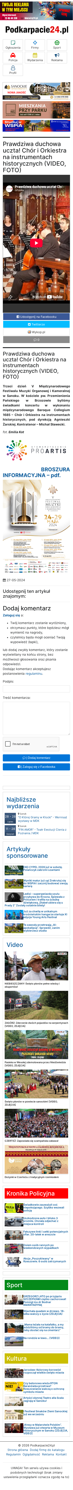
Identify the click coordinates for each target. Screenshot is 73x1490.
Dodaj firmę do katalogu (47, 1450)
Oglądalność (31, 1454)
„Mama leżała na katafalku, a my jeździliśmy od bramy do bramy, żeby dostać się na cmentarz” (43, 1327)
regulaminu (34, 673)
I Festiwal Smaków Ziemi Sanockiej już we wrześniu (45, 1413)
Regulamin (13, 1454)
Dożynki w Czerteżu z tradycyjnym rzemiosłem (32, 1177)
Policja (13, 60)
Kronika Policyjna (31, 1193)
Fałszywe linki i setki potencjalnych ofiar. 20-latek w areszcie (45, 1233)
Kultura (17, 1358)
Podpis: (8, 681)
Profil (12, 73)
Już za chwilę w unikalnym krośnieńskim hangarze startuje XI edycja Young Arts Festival (45, 914)
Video (15, 944)
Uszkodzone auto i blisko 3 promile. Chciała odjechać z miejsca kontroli (40, 1220)
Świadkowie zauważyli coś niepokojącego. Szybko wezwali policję (43, 1207)
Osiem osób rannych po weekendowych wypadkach (41, 1246)
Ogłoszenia (13, 47)
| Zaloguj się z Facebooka (37, 766)
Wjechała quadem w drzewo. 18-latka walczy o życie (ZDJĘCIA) (44, 1312)
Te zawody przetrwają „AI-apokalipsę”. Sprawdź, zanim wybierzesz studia (41, 927)
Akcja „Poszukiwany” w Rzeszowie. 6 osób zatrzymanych (44, 1260)
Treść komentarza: (17, 698)
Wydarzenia (35, 60)
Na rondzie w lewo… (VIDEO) (41, 1338)
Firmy (35, 47)
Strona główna (17, 1450)
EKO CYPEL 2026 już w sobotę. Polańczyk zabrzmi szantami (43, 868)
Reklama (57, 60)
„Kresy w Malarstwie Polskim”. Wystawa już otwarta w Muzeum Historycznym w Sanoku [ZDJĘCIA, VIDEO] (45, 1429)
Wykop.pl (38, 332)
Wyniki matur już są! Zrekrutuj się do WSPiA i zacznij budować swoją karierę (45, 883)
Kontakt (61, 1454)
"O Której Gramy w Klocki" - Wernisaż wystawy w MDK (42, 817)
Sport (57, 47)
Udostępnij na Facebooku (37, 317)
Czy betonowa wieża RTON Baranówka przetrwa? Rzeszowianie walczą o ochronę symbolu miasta (43, 1387)
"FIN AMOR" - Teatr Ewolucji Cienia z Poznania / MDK (42, 830)
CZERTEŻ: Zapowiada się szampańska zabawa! (31, 1140)
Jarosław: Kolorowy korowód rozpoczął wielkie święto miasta (43, 1371)
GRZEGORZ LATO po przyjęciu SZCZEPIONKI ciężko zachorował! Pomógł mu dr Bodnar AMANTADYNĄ (44, 1300)
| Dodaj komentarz (38, 757)
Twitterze (38, 324)
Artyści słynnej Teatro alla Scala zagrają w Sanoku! (43, 1399)
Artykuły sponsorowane (27, 852)
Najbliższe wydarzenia (23, 803)
